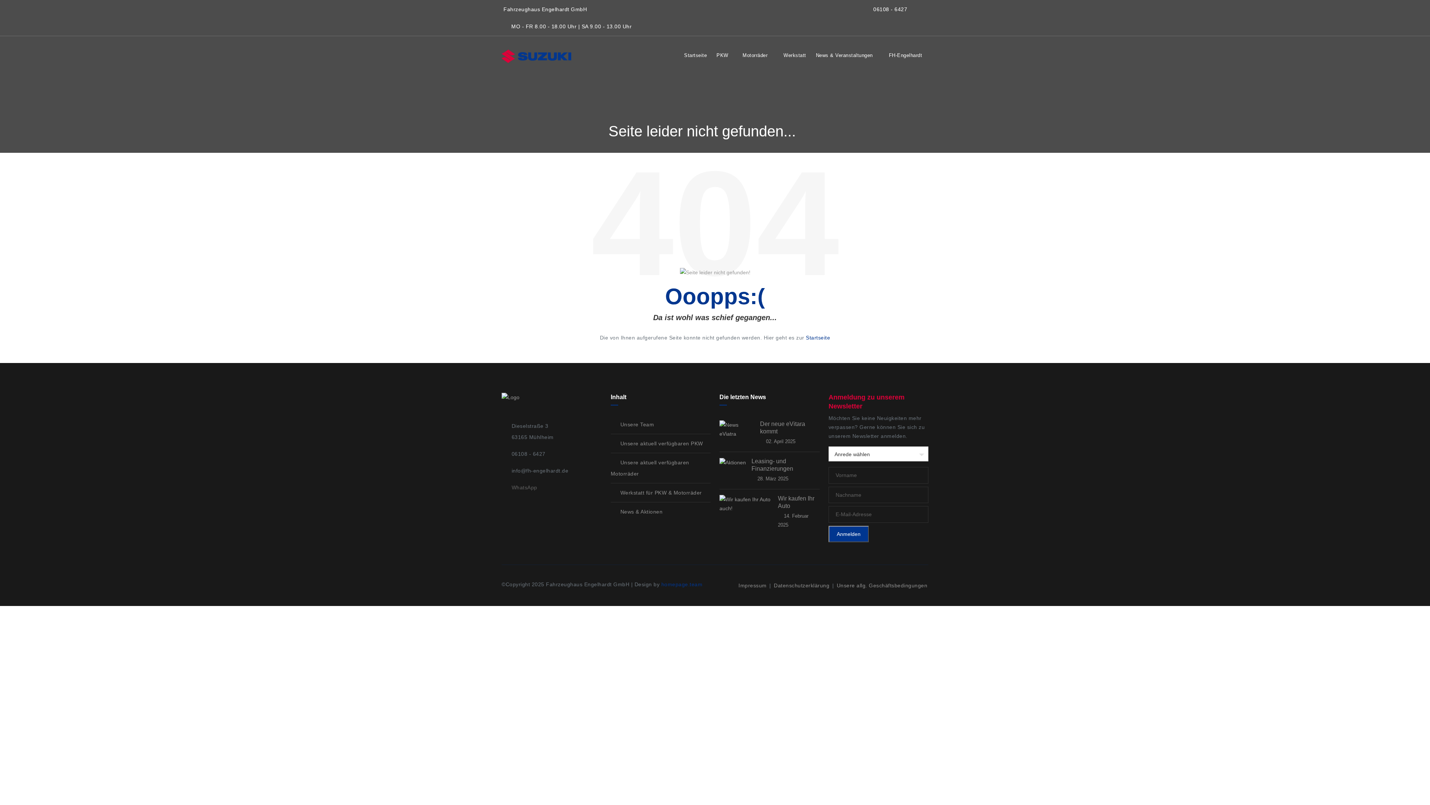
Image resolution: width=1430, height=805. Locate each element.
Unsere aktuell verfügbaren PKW (661, 443)
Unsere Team (636, 424)
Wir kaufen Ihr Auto (796, 502)
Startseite (695, 55)
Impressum (753, 585)
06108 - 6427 (890, 9)
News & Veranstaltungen (845, 55)
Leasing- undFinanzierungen (772, 465)
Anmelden (849, 534)
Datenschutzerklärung (802, 585)
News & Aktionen (640, 512)
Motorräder (756, 55)
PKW (722, 55)
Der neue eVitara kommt (782, 428)
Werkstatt (795, 55)
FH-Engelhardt (906, 55)
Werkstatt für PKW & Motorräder (660, 493)
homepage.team (682, 584)
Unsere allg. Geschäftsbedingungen (882, 585)
